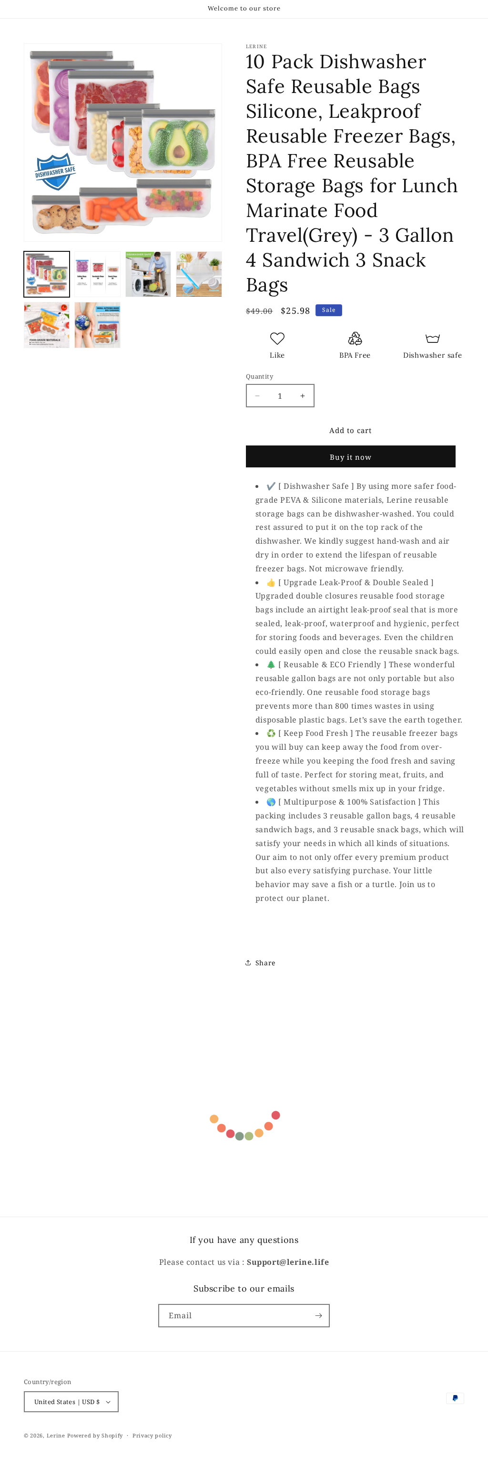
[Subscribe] (318, 1315)
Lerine (56, 1435)
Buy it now (351, 457)
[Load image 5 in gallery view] (47, 325)
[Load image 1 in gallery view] (47, 274)
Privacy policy (152, 1435)
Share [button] (265, 962)
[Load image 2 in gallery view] (97, 274)
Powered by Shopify (95, 1435)
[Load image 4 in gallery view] (199, 274)
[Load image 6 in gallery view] (97, 325)
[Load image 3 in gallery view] (148, 274)
